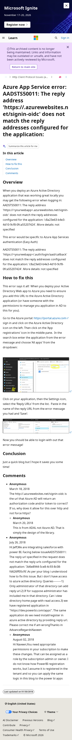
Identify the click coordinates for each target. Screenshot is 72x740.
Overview (11, 159)
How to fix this (14, 164)
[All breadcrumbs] (6, 77)
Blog (50, 720)
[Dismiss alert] (66, 5)
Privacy (24, 725)
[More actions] (66, 77)
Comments (12, 173)
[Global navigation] (3, 38)
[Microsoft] (36, 38)
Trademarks (10, 735)
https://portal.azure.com (50, 318)
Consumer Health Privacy (17, 730)
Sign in (65, 37)
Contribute (9, 725)
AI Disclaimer (10, 720)
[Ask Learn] (60, 77)
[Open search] (56, 38)
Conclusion (12, 168)
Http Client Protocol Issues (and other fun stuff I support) (31, 77)
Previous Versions (33, 720)
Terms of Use (46, 730)
